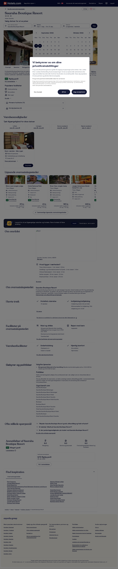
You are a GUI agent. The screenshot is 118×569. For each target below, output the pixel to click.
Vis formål (38, 92)
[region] (60, 77)
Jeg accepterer (79, 92)
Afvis (64, 92)
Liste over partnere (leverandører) (42, 85)
